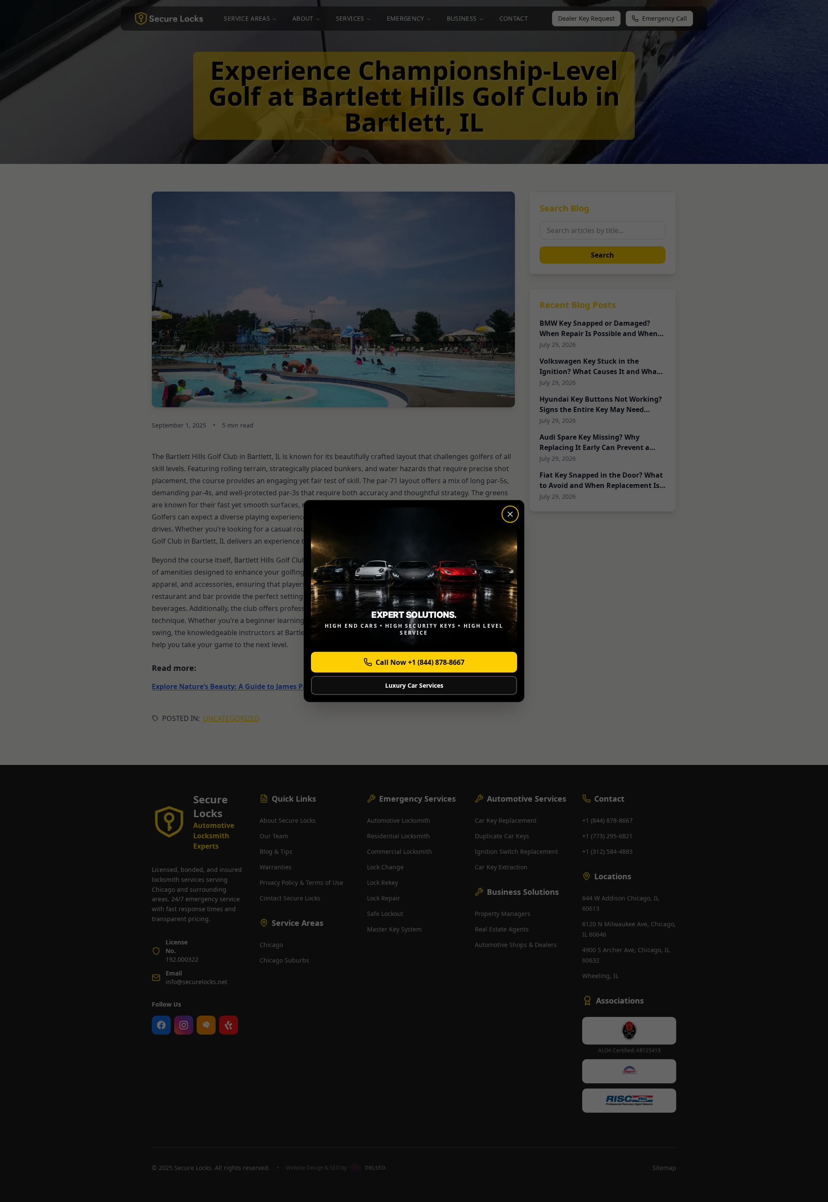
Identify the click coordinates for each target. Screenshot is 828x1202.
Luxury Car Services (414, 685)
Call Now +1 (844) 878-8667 (420, 662)
